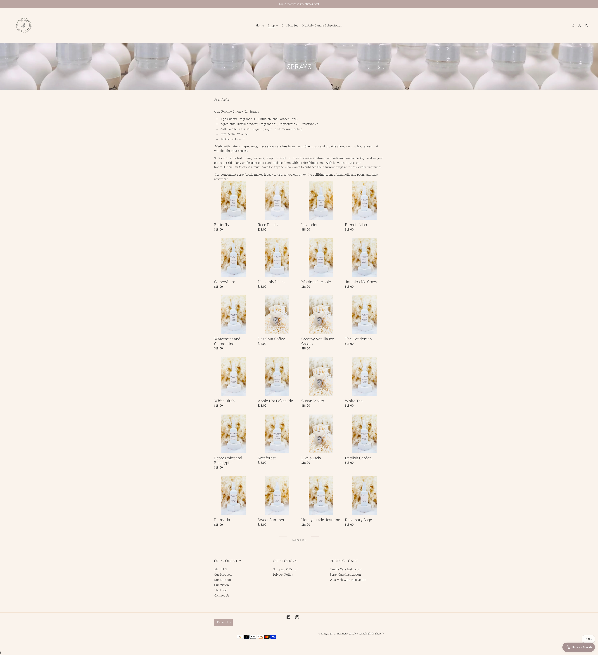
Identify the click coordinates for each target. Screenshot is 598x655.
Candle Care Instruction (346, 569)
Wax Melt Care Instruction (348, 580)
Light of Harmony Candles (342, 633)
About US (220, 569)
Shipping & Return (285, 569)
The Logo (220, 590)
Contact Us (221, 595)
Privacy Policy (283, 574)
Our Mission (222, 580)
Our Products (223, 574)
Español (222, 622)
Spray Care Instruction (345, 574)
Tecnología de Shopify (371, 633)
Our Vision (221, 585)
